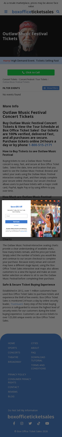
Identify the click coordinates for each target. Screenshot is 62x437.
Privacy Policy (22, 231)
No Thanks (16, 225)
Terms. (26, 231)
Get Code (16, 222)
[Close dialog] (58, 201)
